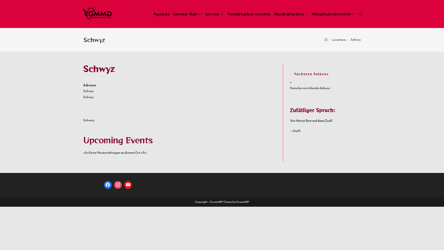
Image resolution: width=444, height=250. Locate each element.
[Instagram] (118, 185)
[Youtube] (128, 185)
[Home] (325, 40)
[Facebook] (108, 185)
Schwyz (356, 40)
